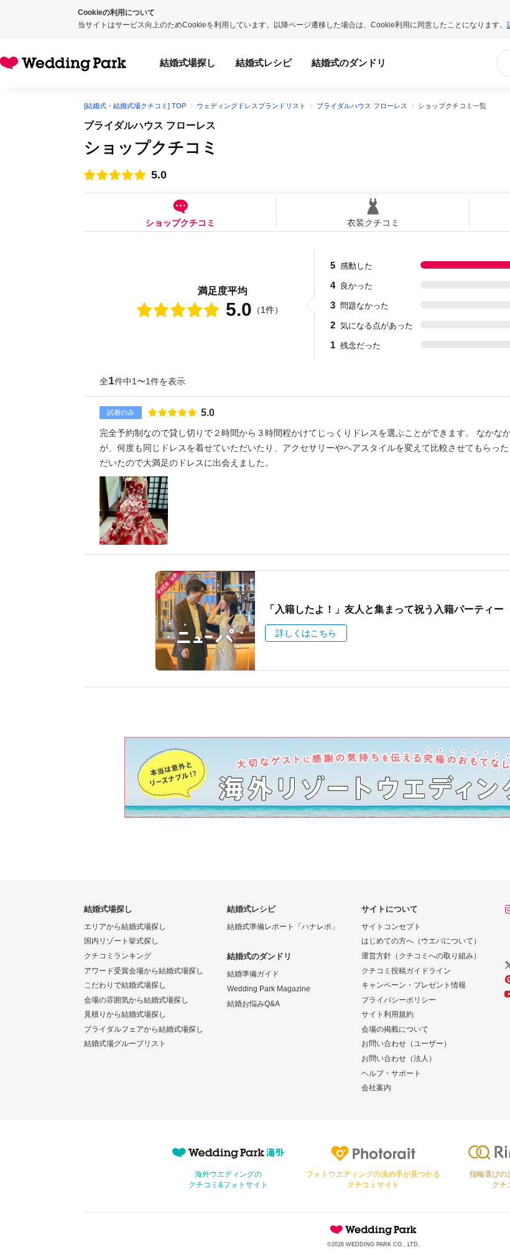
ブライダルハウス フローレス (150, 125)
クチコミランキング (117, 956)
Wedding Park (373, 1229)
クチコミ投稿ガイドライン (406, 970)
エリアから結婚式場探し (125, 926)
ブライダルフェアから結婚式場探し (143, 1029)
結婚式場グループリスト (125, 1043)
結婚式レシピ (264, 62)
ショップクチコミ (180, 222)
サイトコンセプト (391, 926)
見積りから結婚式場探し (125, 1014)
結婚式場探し (188, 62)
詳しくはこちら (306, 633)
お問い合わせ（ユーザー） (406, 1043)
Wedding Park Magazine (268, 988)
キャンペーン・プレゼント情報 (413, 985)
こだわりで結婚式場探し (125, 985)
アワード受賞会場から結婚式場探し (143, 970)
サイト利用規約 (387, 1014)
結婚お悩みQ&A (253, 1003)
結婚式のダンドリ (349, 62)
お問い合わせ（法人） (398, 1058)
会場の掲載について (395, 1029)
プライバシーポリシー (398, 1000)
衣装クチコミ (373, 222)
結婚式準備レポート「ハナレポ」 (283, 926)
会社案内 (376, 1087)
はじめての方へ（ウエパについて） (421, 941)
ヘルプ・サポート (391, 1073)
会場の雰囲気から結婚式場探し (136, 1000)
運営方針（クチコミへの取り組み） (421, 956)
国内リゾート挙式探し (121, 941)
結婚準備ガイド (253, 974)
